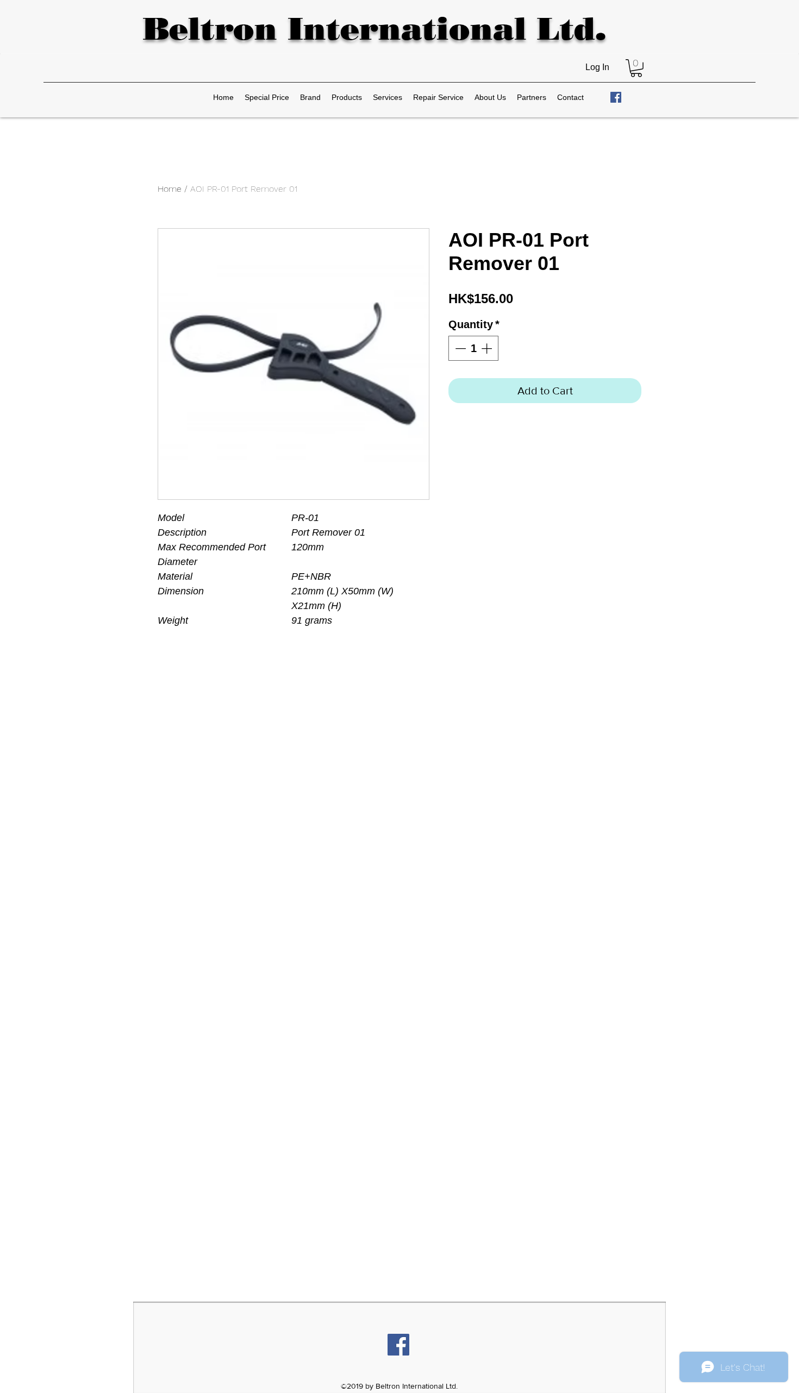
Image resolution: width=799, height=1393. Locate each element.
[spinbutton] (473, 348)
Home (170, 189)
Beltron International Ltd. (374, 28)
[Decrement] (459, 348)
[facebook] (615, 97)
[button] (636, 68)
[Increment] (487, 348)
